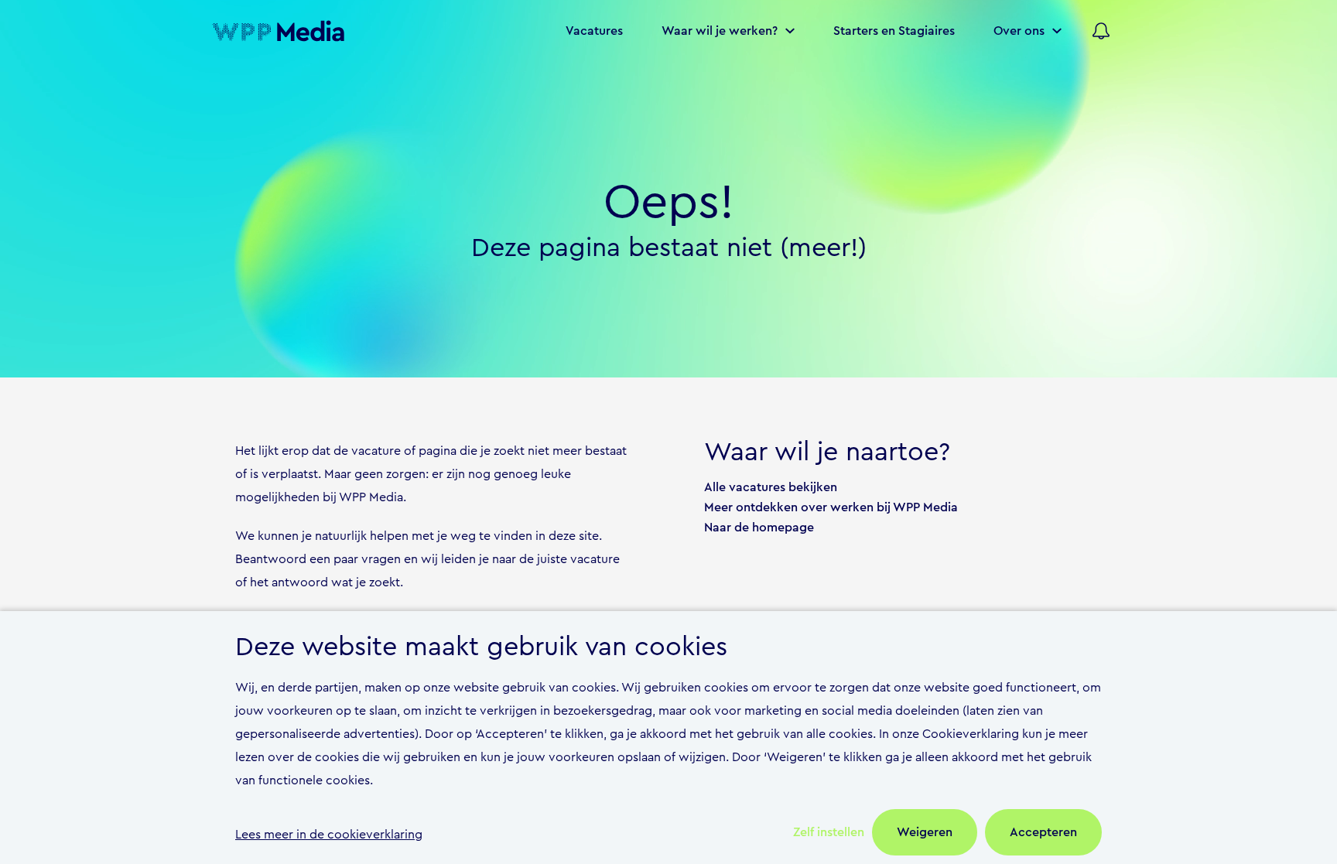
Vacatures (594, 31)
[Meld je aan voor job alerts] (1101, 30)
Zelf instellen (828, 832)
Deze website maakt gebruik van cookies (481, 647)
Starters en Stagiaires (894, 31)
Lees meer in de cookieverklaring (328, 834)
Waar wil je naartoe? (827, 452)
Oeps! (669, 203)
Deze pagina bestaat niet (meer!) (669, 248)
